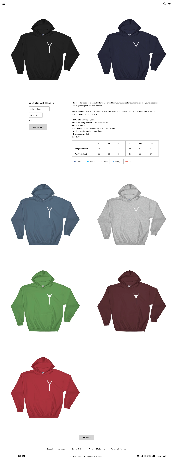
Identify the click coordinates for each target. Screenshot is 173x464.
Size (32, 115)
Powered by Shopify (95, 456)
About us (62, 449)
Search (50, 449)
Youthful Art (81, 456)
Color (32, 109)
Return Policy (78, 449)
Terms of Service (118, 449)
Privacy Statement (97, 449)
